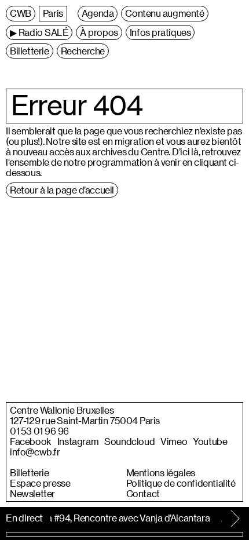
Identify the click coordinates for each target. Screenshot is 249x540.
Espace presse (40, 483)
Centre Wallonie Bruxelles (61, 410)
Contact (143, 493)
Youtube (210, 441)
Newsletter (32, 493)
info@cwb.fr (35, 452)
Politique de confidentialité (181, 483)
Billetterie (29, 473)
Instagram (77, 441)
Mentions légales (160, 473)
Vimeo (173, 441)
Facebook (31, 441)
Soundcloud (129, 441)
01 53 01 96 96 (39, 431)
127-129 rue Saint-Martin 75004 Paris (85, 420)
